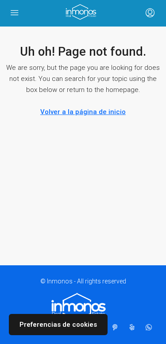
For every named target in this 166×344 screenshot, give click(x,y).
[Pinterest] (117, 327)
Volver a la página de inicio (83, 112)
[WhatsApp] (150, 327)
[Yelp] (134, 327)
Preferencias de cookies (58, 325)
